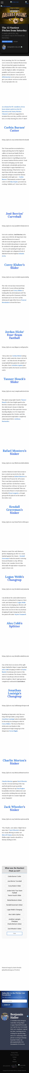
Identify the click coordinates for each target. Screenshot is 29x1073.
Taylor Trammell (20, 614)
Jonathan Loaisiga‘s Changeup (14, 919)
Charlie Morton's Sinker (15, 924)
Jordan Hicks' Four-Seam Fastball (14, 891)
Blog (14, 1059)
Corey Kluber (13, 265)
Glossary (14, 1061)
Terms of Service (14, 1055)
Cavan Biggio (13, 731)
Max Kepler (14, 182)
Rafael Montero (13, 451)
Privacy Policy (14, 1052)
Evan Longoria (14, 493)
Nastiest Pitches (7, 41)
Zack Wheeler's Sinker (14, 929)
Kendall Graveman (13, 508)
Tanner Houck (14, 379)
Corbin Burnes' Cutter (14, 876)
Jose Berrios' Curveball (14, 881)
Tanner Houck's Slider (14, 895)
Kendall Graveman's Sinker (14, 905)
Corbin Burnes (14, 127)
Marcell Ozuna (7, 835)
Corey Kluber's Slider (14, 886)
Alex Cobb (13, 623)
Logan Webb (13, 577)
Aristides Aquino (17, 365)
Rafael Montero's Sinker (14, 900)
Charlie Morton (13, 760)
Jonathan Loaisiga (14, 691)
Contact (14, 1057)
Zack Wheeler (22, 781)
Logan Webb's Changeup (14, 909)
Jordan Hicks (14, 332)
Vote (14, 933)
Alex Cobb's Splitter (14, 914)
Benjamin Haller (14, 47)
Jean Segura (21, 788)
